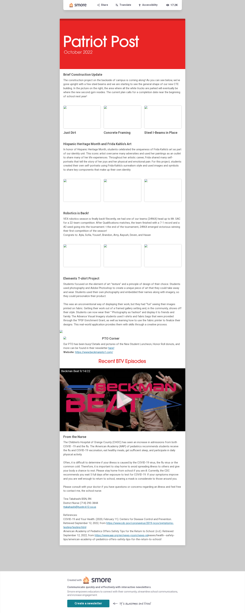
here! (111, 348)
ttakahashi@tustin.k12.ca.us (79, 507)
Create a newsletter (88, 603)
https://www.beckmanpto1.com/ (94, 352)
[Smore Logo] (78, 5)
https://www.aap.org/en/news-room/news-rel (121, 535)
